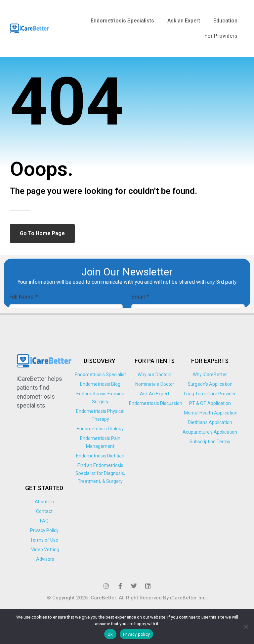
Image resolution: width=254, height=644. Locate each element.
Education (225, 21)
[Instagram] (106, 586)
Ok (110, 634)
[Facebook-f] (120, 586)
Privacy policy (136, 634)
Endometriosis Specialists (122, 21)
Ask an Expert (183, 21)
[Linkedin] (148, 586)
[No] (245, 626)
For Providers (220, 36)
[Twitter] (134, 586)
